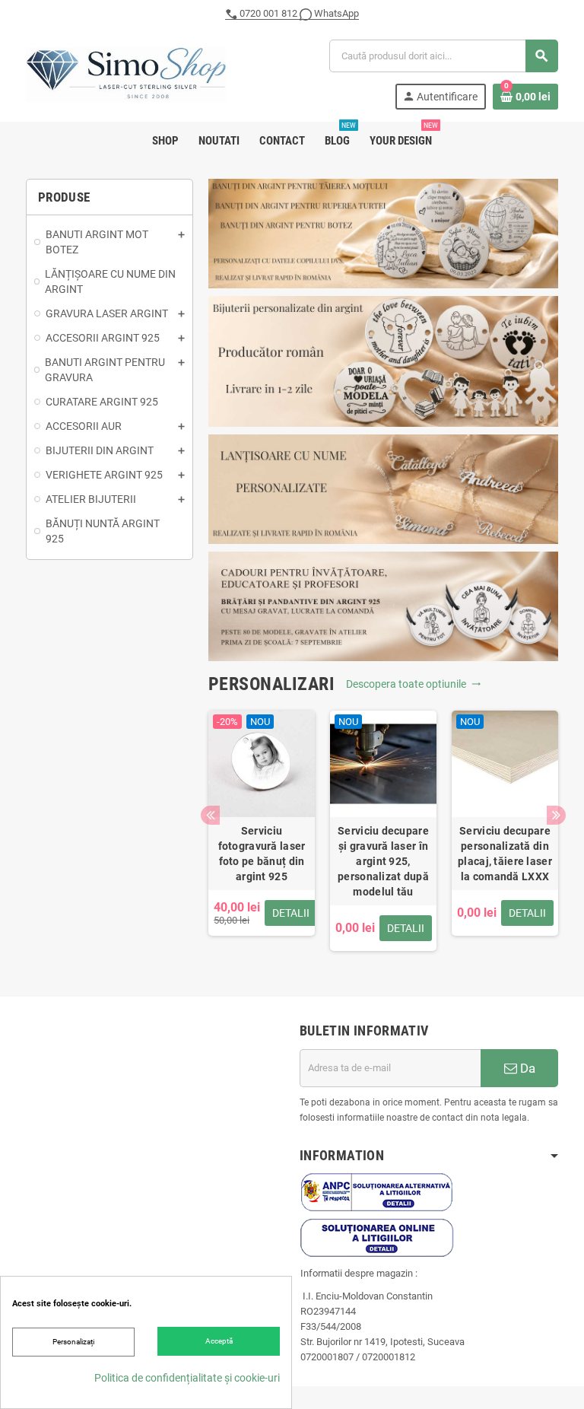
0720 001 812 (268, 13)
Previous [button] (210, 815)
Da (526, 1068)
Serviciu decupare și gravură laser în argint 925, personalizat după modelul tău (383, 861)
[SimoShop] (126, 73)
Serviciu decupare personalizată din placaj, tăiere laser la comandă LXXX (505, 854)
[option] (261, 831)
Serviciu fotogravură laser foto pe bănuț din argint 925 (262, 854)
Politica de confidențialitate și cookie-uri (187, 1378)
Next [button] (556, 815)
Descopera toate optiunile (413, 684)
